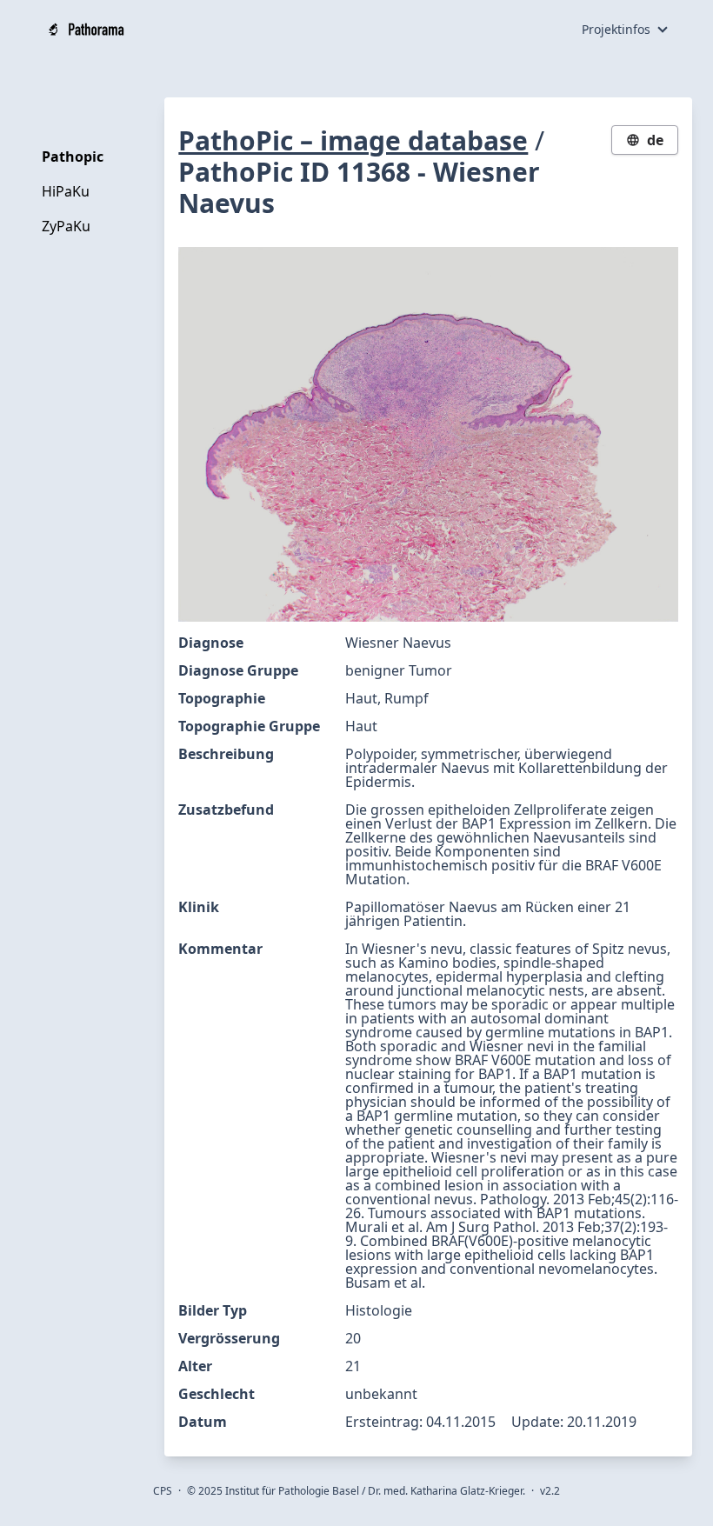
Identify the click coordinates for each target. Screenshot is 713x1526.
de (655, 140)
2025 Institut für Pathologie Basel (278, 1490)
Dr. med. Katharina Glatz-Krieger (445, 1490)
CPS (162, 1490)
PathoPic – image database (353, 140)
